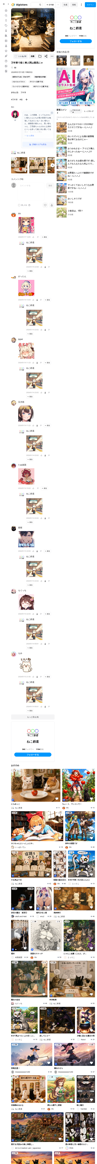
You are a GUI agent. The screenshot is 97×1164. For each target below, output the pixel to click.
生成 (65, 4)
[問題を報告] (38, 237)
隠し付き (24, 205)
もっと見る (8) (33, 717)
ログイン (90, 4)
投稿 (74, 4)
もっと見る (30, 136)
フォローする (33, 754)
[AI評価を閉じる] (51, 112)
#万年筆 (14, 99)
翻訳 (12, 107)
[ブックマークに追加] (39, 56)
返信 (45, 237)
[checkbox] (19, 205)
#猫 (21, 99)
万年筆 (23, 92)
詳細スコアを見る (39, 144)
